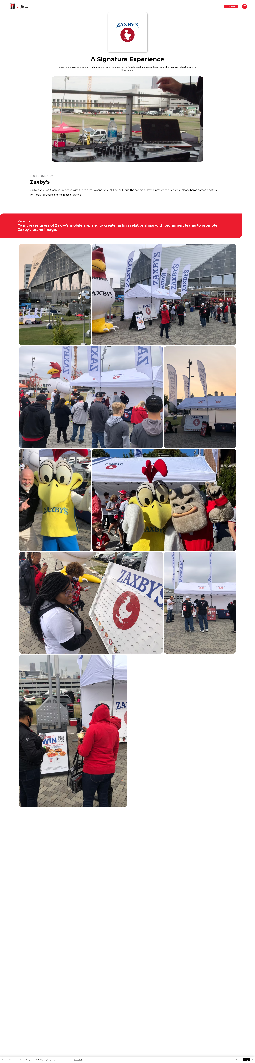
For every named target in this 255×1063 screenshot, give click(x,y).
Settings (237, 1060)
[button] (200, 159)
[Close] (252, 1059)
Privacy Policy (78, 1060)
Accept (246, 1060)
